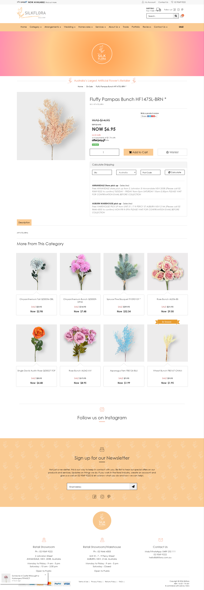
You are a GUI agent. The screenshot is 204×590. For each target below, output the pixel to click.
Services (100, 27)
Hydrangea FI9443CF (21, 578)
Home (24, 27)
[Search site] (176, 15)
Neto (187, 586)
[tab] (24, 222)
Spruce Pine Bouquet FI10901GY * (124, 299)
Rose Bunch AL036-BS (167, 299)
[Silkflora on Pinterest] (109, 496)
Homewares (84, 27)
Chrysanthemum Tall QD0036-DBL (36, 299)
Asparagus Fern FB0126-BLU (124, 370)
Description (24, 222)
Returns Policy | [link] (111, 582)
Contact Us (163, 2)
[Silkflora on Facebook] (94, 496)
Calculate (175, 172)
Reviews (147, 27)
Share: (144, 116)
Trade (126, 27)
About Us (113, 27)
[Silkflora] (32, 12)
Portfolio (136, 27)
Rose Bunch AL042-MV (80, 370)
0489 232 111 (169, 551)
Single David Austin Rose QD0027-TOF (36, 370)
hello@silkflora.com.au (160, 557)
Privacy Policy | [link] (97, 582)
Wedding (69, 27)
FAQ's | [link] (122, 582)
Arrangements (52, 27)
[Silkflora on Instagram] (101, 496)
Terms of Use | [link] (84, 582)
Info (107, 140)
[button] (172, 152)
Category (35, 27)
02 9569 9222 (180, 2)
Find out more (50, 2)
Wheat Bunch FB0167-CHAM (167, 370)
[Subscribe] (133, 486)
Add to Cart (140, 152)
